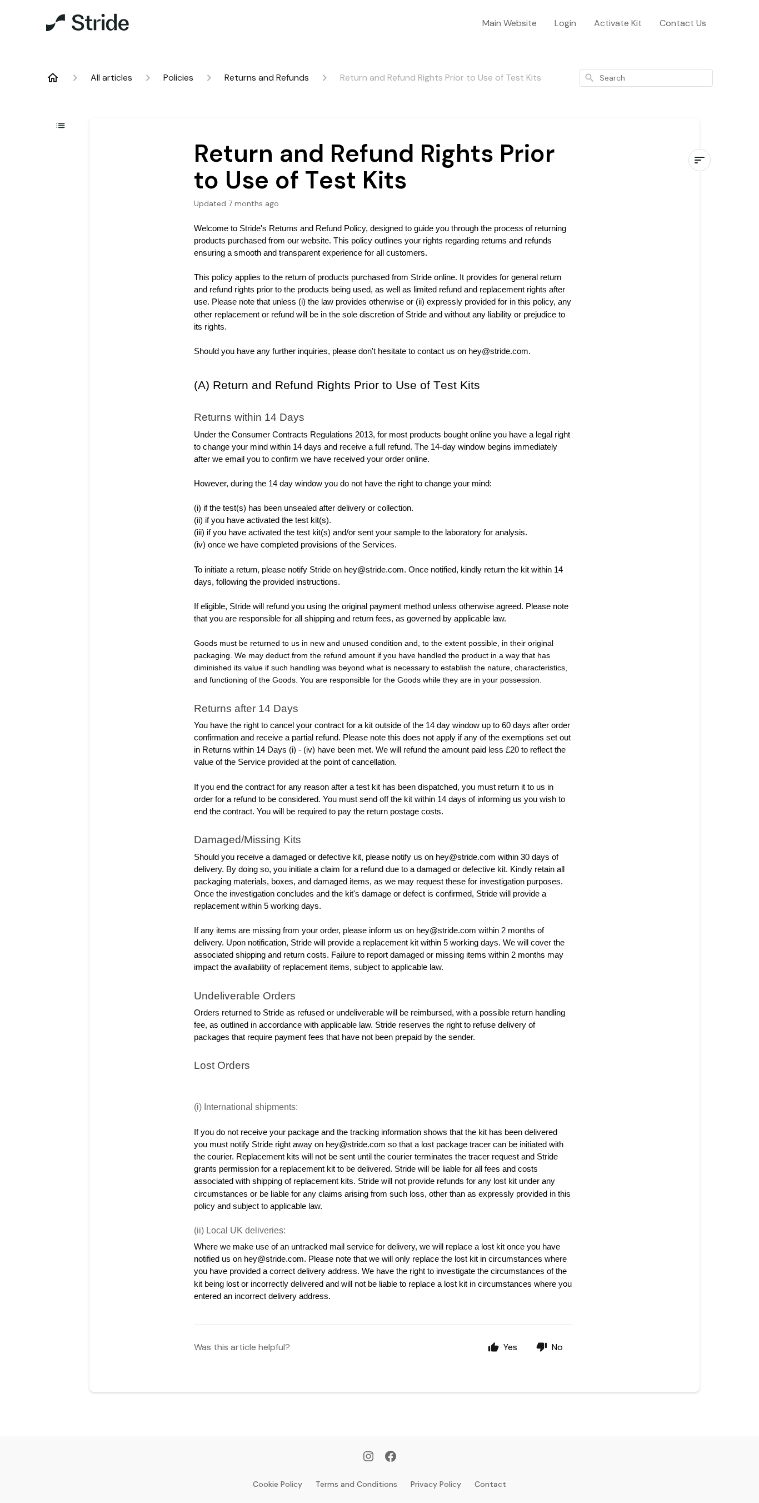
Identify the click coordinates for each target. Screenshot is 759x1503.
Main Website (509, 23)
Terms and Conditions (356, 1484)
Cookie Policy (277, 1484)
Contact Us (683, 23)
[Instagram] (368, 1457)
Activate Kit (618, 23)
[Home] (52, 77)
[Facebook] (390, 1457)
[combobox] (646, 78)
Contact (490, 1484)
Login (565, 23)
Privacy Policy (436, 1484)
